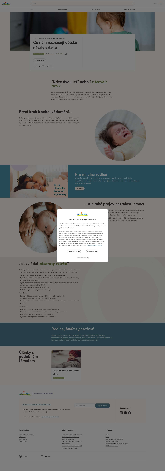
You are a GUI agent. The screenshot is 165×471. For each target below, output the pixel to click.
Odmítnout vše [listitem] (73, 251)
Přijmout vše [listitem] (90, 251)
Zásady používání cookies (94, 245)
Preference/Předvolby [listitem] (83, 257)
